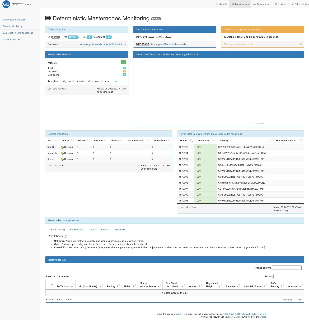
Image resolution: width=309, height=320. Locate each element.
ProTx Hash (63, 286)
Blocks (115, 140)
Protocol (98, 140)
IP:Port (127, 286)
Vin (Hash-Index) (88, 286)
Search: (269, 276)
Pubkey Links (77, 229)
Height (183, 140)
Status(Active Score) (148, 284)
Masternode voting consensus (17, 32)
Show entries (57, 276)
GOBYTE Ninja (21, 4)
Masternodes (242, 4)
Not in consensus (286, 140)
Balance (105, 229)
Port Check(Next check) (172, 284)
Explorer (281, 4)
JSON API (120, 229)
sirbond (55, 37)
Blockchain (221, 4)
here (115, 81)
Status (65, 140)
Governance (263, 4)
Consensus (203, 140)
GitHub (262, 316)
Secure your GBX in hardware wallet (168, 44)
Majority (224, 140)
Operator (293, 286)
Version (82, 140)
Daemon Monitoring (12, 26)
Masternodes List (11, 39)
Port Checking (57, 229)
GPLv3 (251, 316)
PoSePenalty (275, 284)
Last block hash (135, 140)
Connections (160, 140)
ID (49, 140)
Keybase (229, 316)
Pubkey (111, 286)
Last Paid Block (252, 286)
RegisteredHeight (212, 284)
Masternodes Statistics (13, 19)
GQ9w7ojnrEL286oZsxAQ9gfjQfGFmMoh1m (103, 44)
